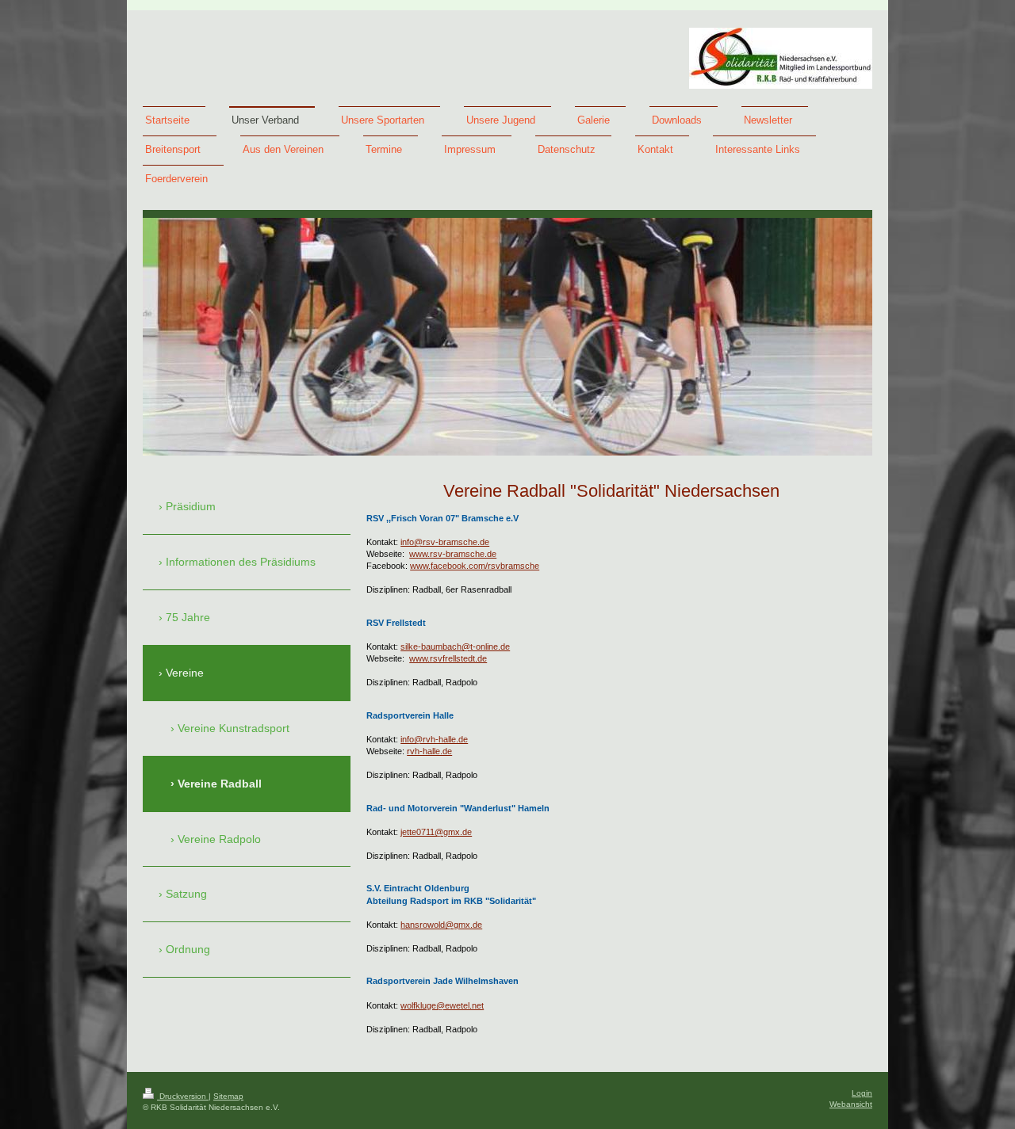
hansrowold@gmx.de (441, 924)
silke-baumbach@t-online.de (455, 646)
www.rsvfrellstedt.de (448, 658)
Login (862, 1093)
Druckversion (183, 1096)
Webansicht (850, 1104)
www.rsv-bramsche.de (452, 554)
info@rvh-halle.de (434, 739)
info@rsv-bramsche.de (444, 542)
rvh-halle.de (429, 751)
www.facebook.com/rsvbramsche (474, 565)
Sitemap (228, 1096)
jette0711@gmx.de (436, 832)
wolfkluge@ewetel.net (442, 1005)
